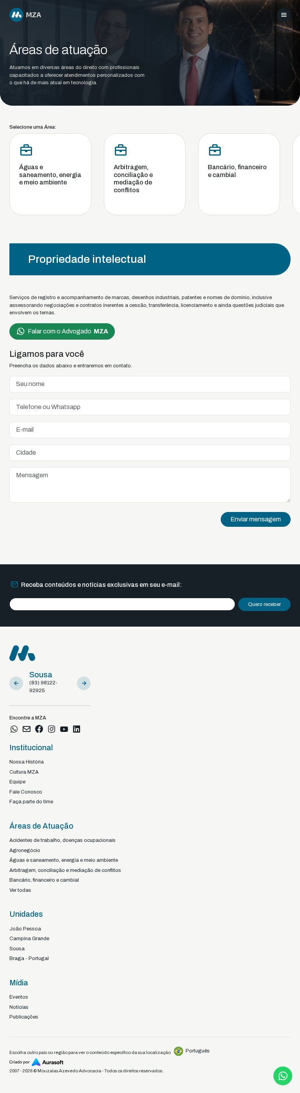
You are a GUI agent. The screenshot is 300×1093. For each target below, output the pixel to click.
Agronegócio (24, 850)
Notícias (19, 1007)
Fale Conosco (25, 792)
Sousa (17, 948)
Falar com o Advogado (68, 331)
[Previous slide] (16, 683)
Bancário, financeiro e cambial (44, 880)
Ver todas (20, 890)
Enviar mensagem (255, 519)
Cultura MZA (24, 772)
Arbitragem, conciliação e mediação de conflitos (65, 870)
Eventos (18, 997)
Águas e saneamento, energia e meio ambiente (63, 860)
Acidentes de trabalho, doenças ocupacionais (62, 840)
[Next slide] (84, 683)
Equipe (17, 782)
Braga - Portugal (29, 958)
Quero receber (264, 604)
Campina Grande (29, 938)
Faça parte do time (31, 801)
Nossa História (26, 762)
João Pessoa (25, 929)
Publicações (23, 1017)
